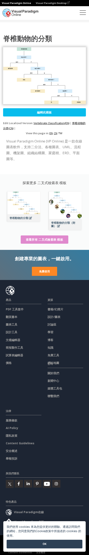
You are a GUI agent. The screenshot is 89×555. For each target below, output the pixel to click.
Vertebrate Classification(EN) (51, 123)
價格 (9, 363)
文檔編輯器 (13, 340)
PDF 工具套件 (15, 309)
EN (51, 133)
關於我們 (53, 373)
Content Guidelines (20, 443)
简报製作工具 (14, 347)
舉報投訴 (11, 458)
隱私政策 (11, 435)
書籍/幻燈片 (55, 309)
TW (60, 133)
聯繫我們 (53, 396)
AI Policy (12, 428)
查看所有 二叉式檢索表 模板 (44, 239)
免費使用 (44, 271)
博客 (50, 340)
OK (45, 544)
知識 (50, 347)
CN (55, 133)
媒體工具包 (55, 388)
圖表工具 (11, 324)
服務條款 (11, 420)
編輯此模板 (44, 112)
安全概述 (11, 451)
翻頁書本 (11, 317)
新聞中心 (53, 381)
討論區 (52, 324)
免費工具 (53, 355)
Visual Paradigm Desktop (51, 3)
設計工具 (11, 332)
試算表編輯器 (14, 355)
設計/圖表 (54, 317)
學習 (50, 332)
